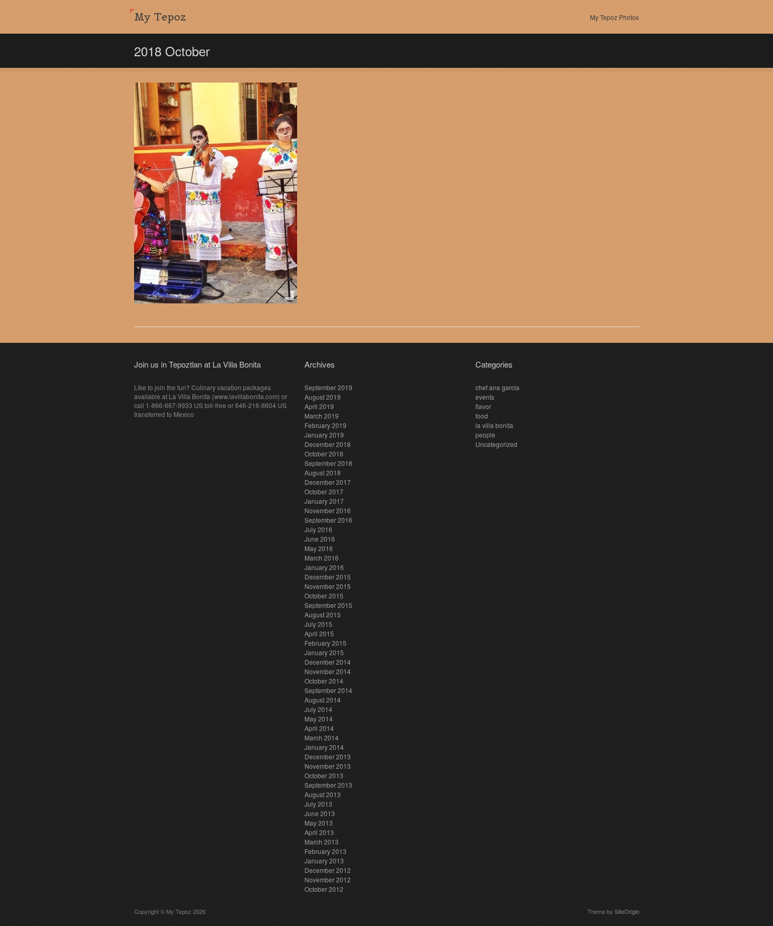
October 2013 (323, 775)
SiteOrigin (627, 911)
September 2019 (328, 387)
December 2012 (327, 870)
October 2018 (323, 453)
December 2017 (327, 481)
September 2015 (328, 605)
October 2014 (323, 680)
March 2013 (321, 841)
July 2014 (318, 709)
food (481, 415)
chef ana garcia (497, 387)
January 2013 (324, 860)
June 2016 (319, 538)
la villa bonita (494, 425)
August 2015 (322, 614)
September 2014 (328, 690)
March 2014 (321, 737)
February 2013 (325, 851)
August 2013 (322, 794)
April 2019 (319, 406)
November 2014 (327, 671)
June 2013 (319, 813)
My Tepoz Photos (614, 17)
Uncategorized (496, 444)
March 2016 (321, 557)
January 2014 (324, 746)
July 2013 (318, 803)
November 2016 (327, 510)
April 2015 (319, 633)
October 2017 (323, 491)
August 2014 (322, 699)
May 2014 (318, 718)
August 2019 (322, 396)
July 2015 (318, 623)
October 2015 (323, 595)
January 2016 (324, 567)
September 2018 (328, 463)
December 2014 (327, 661)
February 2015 (325, 642)
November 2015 (327, 586)
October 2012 (323, 888)
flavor (483, 406)
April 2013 (319, 832)
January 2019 (324, 434)
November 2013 (327, 765)
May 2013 (318, 822)
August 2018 (322, 472)
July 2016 (318, 529)
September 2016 (328, 519)
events (484, 396)
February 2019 (325, 425)
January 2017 (324, 500)
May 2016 (318, 548)
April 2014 (319, 728)
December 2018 (327, 444)
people (485, 434)
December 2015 (327, 576)
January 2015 (324, 652)
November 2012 (327, 879)
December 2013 (327, 756)
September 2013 (328, 784)
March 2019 (321, 415)
